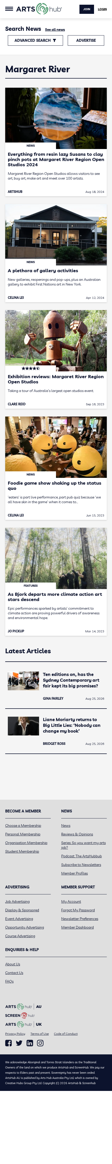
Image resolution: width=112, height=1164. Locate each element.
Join (86, 9)
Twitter (19, 1043)
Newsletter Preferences (79, 918)
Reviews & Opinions (77, 834)
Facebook (8, 1043)
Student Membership (22, 851)
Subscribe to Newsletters (81, 864)
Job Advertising (17, 901)
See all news (55, 29)
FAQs (9, 981)
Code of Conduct (66, 1034)
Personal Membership (22, 834)
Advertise (86, 40)
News (65, 825)
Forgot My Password (78, 910)
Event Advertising (19, 918)
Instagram (40, 1043)
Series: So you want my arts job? (83, 845)
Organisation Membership (26, 842)
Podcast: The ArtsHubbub (81, 856)
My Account (71, 901)
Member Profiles (74, 873)
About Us (12, 964)
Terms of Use (39, 1034)
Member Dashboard (77, 927)
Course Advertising (20, 936)
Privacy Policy (15, 1034)
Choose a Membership (23, 825)
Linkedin (30, 1043)
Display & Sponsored (22, 910)
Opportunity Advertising (24, 927)
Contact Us (14, 972)
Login (102, 9)
